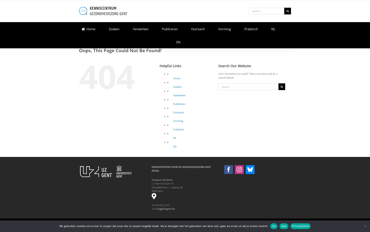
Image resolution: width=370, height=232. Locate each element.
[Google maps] (155, 197)
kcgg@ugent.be (166, 208)
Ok (274, 226)
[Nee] (365, 226)
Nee (284, 226)
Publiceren (179, 104)
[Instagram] (239, 169)
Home (176, 78)
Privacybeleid (300, 226)
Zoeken (177, 87)
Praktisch (178, 129)
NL (175, 138)
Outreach (178, 112)
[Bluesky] (250, 169)
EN (175, 146)
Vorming (178, 121)
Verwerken (179, 95)
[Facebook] (228, 169)
